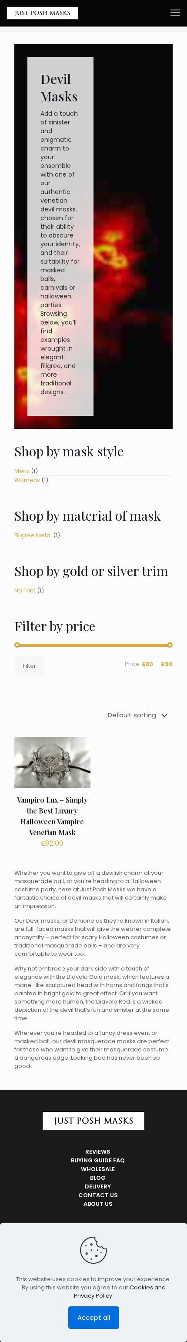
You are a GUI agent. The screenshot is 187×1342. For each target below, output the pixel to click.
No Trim (25, 590)
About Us (98, 1204)
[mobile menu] (175, 13)
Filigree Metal (33, 535)
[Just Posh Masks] (42, 13)
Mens (22, 471)
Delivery (98, 1186)
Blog (98, 1178)
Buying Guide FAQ (98, 1160)
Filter (29, 666)
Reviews (97, 1152)
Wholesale (98, 1169)
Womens (27, 480)
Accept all (93, 1317)
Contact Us (98, 1195)
